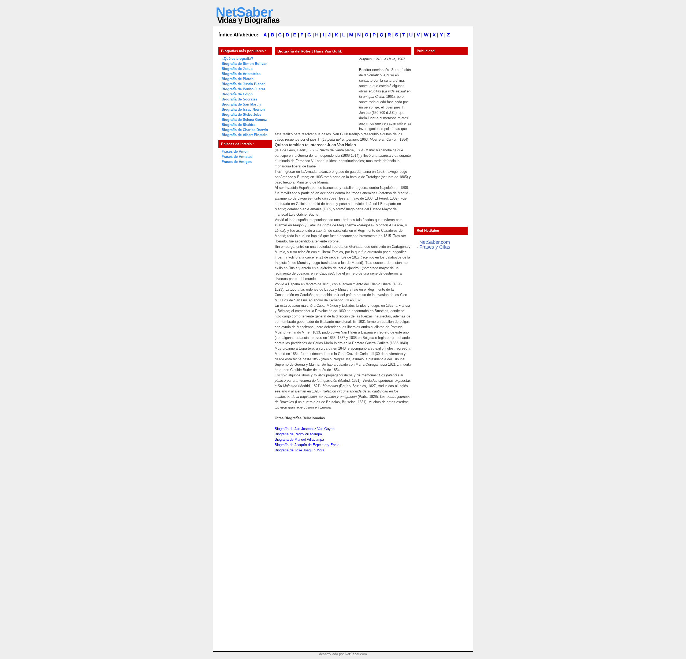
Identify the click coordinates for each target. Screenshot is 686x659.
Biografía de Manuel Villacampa (299, 439)
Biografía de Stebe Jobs (241, 115)
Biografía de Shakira (238, 125)
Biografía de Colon (237, 94)
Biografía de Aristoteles (241, 74)
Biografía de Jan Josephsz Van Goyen (304, 429)
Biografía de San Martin (241, 104)
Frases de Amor (235, 151)
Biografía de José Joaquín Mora (299, 450)
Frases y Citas (434, 247)
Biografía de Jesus (237, 69)
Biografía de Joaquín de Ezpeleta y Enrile (307, 445)
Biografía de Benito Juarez (244, 89)
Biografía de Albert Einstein (244, 135)
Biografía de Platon (237, 79)
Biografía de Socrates (239, 99)
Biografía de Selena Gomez (244, 120)
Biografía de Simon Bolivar (244, 64)
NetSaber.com (434, 242)
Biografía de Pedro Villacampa (298, 434)
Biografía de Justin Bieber (243, 84)
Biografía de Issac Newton (243, 109)
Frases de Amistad (237, 157)
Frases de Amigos (237, 162)
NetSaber (244, 12)
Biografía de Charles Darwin (245, 130)
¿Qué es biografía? (237, 59)
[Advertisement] (315, 90)
